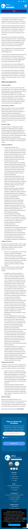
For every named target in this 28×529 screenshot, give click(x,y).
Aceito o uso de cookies (14, 524)
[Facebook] (19, 1)
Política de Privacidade (15, 522)
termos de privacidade (14, 437)
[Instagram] (21, 1)
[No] (25, 519)
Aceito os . (11, 437)
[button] (26, 1)
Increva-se (14, 443)
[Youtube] (23, 1)
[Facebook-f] (11, 469)
